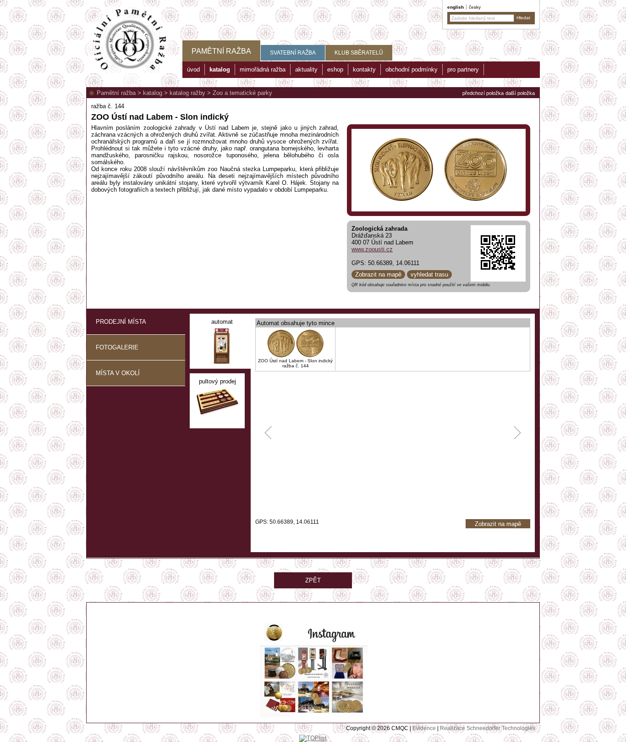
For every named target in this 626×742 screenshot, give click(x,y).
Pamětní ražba (116, 92)
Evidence (424, 728)
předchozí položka (483, 93)
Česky (475, 7)
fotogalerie (117, 347)
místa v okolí (118, 373)
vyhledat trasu (429, 274)
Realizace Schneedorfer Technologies (487, 728)
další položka (520, 93)
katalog (152, 92)
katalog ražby (187, 92)
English (455, 7)
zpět (313, 580)
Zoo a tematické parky (242, 92)
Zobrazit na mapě (378, 274)
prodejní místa (121, 321)
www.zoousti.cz (372, 249)
